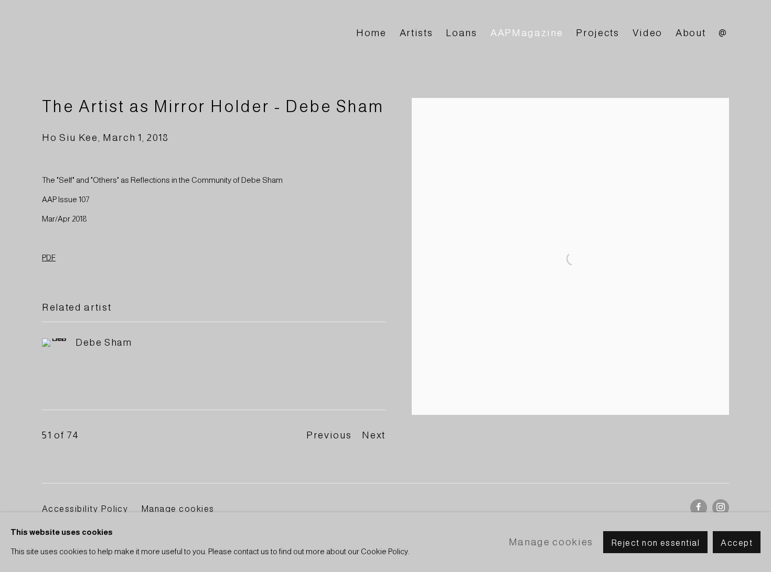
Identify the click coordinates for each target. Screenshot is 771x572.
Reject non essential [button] (655, 542)
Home (371, 32)
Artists (416, 32)
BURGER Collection (136, 33)
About (690, 32)
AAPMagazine (526, 32)
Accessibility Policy (85, 508)
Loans (461, 32)
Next (373, 435)
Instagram (720, 507)
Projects (597, 32)
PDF (49, 258)
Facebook (698, 507)
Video (647, 32)
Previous (328, 435)
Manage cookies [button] (178, 508)
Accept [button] (737, 542)
